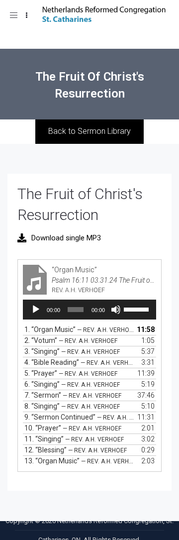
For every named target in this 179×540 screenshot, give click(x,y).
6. (72, 384)
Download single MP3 (66, 237)
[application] (89, 310)
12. (75, 450)
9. (79, 417)
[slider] (137, 309)
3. (72, 351)
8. (72, 406)
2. (70, 340)
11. (74, 439)
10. (72, 428)
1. (79, 329)
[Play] (36, 310)
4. (79, 362)
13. (79, 461)
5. (70, 373)
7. (72, 395)
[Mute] (116, 310)
